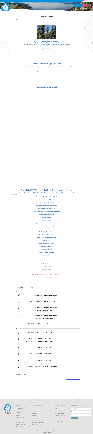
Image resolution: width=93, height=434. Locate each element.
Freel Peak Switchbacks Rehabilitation (46, 208)
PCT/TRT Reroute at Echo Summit (46, 243)
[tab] (15, 19)
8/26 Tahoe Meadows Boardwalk (44, 310)
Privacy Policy (51, 430)
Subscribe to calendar (72, 381)
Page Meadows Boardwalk (46, 87)
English (86, 0)
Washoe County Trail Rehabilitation (46, 234)
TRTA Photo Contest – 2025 (37, 420)
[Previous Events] (15, 287)
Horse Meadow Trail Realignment (46, 214)
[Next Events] (18, 287)
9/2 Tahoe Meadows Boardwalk (43, 333)
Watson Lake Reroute (46, 220)
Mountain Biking (58, 419)
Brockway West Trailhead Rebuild (46, 231)
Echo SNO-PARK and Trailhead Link (46, 252)
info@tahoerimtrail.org (20, 422)
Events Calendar (35, 408)
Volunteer (34, 415)
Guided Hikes (34, 413)
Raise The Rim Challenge (36, 417)
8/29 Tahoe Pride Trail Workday (43, 324)
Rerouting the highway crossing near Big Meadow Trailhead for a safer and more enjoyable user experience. (46, 44)
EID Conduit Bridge (46, 255)
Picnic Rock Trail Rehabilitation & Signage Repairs (46, 196)
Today (21, 287)
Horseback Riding (58, 421)
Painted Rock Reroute (46, 266)
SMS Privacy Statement (36, 424)
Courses (33, 411)
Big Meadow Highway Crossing (46, 42)
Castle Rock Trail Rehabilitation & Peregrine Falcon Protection (46, 211)
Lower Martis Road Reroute (46, 228)
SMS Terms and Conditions (37, 427)
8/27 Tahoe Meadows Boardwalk (44, 318)
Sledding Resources (59, 411)
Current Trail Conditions (59, 413)
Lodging (56, 426)
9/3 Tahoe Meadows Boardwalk (43, 341)
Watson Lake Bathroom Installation (46, 202)
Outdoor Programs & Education (38, 422)
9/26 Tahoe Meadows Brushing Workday (46, 366)
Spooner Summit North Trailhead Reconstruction (46, 223)
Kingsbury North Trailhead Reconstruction (46, 237)
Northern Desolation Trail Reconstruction (46, 258)
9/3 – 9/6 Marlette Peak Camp (43, 338)
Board (50, 432)
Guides (48, 432)
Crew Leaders (44, 432)
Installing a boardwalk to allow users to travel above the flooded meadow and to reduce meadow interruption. (46, 90)
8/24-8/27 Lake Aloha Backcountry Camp (46, 295)
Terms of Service (59, 430)
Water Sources (58, 408)
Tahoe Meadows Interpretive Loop (46, 63)
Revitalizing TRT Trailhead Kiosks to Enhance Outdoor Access (46, 190)
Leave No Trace (58, 423)
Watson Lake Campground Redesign (46, 226)
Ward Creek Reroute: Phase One (46, 261)
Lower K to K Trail (46, 240)
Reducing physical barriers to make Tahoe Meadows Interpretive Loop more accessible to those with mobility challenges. (46, 66)
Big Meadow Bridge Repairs (46, 246)
